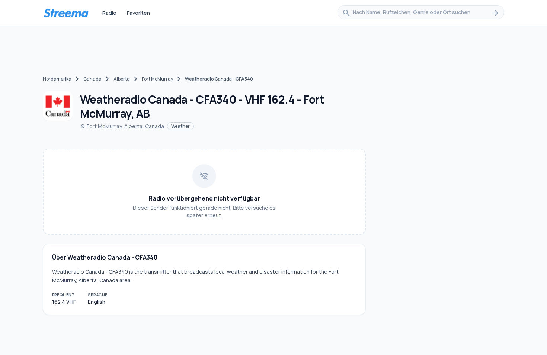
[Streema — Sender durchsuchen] (66, 13)
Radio (109, 12)
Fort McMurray (157, 79)
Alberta (121, 79)
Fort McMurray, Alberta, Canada (122, 126)
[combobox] (421, 13)
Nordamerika (57, 79)
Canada (92, 79)
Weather (180, 126)
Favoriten (138, 12)
